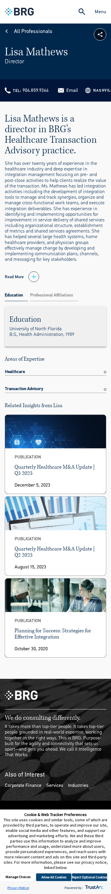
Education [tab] (14, 295)
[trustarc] (94, 888)
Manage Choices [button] (18, 877)
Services (54, 785)
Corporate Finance (23, 785)
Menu (100, 12)
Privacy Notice (18, 887)
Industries (78, 785)
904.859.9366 (35, 90)
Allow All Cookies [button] (53, 877)
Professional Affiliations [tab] (51, 295)
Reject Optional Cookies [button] (89, 877)
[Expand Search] (82, 11)
